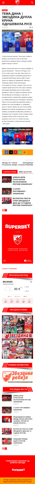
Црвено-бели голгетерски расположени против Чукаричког (22, 180)
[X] (11, 152)
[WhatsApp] (20, 152)
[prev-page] (3, 210)
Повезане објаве (9, 172)
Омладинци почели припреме (25, 164)
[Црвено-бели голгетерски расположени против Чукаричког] (7, 179)
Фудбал (11, 7)
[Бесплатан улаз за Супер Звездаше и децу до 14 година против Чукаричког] (7, 200)
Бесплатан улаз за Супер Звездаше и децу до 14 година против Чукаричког (22, 201)
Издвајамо (6, 203)
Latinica (5, 269)
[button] (3, 2)
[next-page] (6, 210)
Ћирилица (13, 269)
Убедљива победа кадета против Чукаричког (20, 441)
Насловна (5, 7)
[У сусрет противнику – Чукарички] (7, 191)
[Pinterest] (15, 152)
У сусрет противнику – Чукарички (19, 191)
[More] (24, 152)
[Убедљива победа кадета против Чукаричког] (7, 441)
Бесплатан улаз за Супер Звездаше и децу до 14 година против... (23, 431)
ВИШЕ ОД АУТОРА (25, 172)
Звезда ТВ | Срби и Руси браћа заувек (9, 164)
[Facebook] (6, 152)
